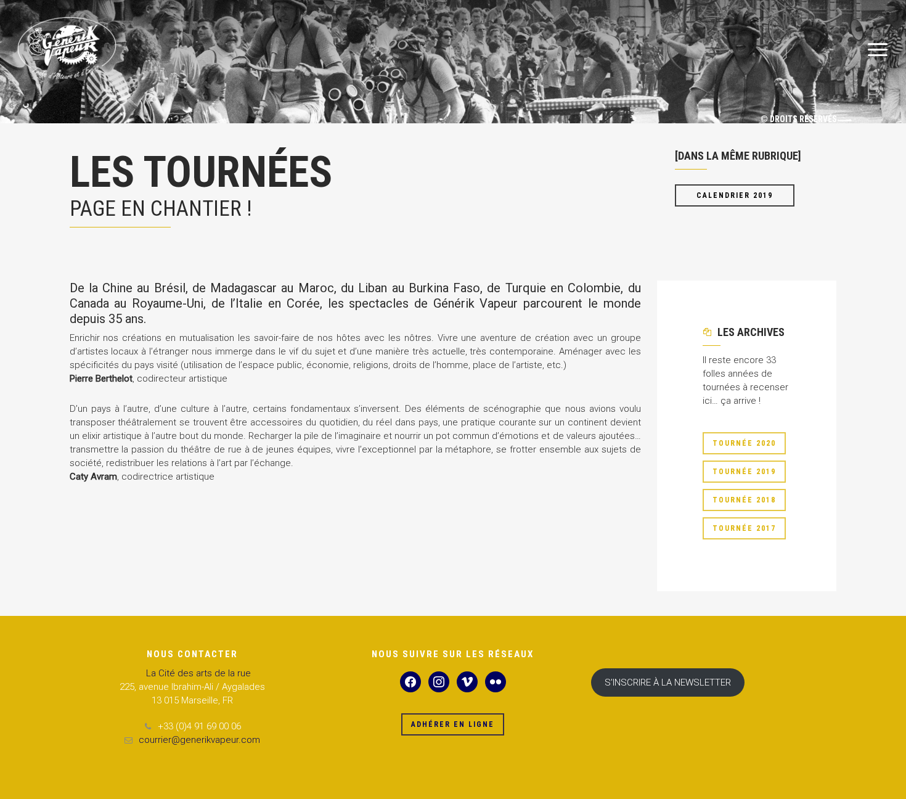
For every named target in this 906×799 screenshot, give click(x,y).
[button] (878, 50)
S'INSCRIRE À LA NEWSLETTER (668, 682)
